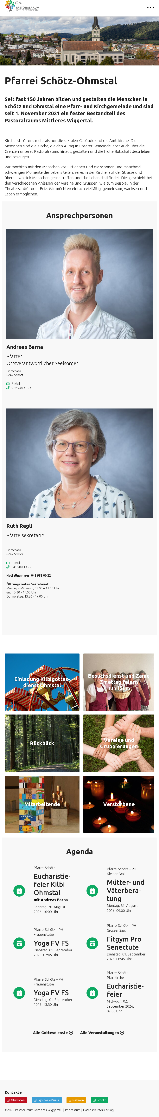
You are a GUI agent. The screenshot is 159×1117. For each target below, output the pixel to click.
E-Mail (15, 383)
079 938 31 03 (21, 388)
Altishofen (17, 1100)
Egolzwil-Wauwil (48, 1100)
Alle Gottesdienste (50, 1032)
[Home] (22, 6)
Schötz (101, 1100)
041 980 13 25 (21, 567)
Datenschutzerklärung (98, 1110)
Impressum (72, 1110)
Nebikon (78, 1100)
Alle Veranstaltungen (99, 1032)
